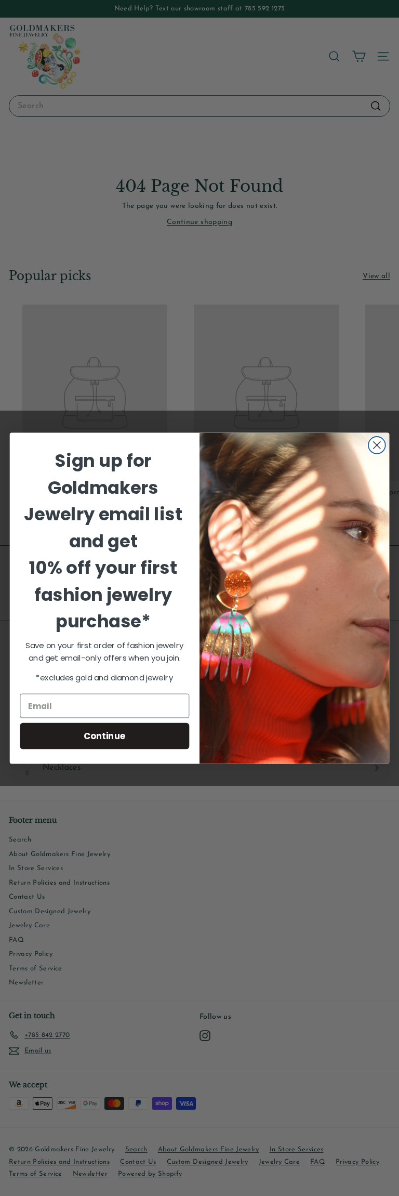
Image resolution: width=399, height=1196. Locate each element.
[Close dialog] (376, 445)
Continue (105, 735)
